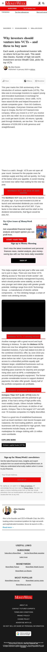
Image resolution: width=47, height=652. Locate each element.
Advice (32, 69)
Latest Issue (23, 557)
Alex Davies (15, 67)
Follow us (29, 81)
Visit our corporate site (31, 643)
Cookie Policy (24, 619)
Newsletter (41, 81)
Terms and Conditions (23, 612)
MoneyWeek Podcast (12, 567)
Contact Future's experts (23, 608)
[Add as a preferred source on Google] (23, 633)
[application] (23, 314)
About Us (23, 605)
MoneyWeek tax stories (23, 584)
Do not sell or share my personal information (23, 626)
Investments (7, 28)
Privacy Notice (28, 488)
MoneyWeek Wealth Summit (35, 567)
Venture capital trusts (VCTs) (14, 445)
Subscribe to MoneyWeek (13, 553)
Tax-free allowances (22, 12)
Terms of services (27, 486)
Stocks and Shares (21, 28)
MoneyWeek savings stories (35, 580)
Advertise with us (23, 622)
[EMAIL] (15, 512)
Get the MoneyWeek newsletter (34, 553)
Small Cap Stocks (36, 28)
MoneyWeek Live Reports (23, 571)
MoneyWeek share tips (12, 580)
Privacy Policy (23, 615)
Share (7, 81)
